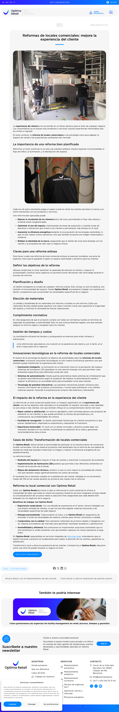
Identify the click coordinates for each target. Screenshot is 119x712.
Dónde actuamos (39, 665)
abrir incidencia (99, 12)
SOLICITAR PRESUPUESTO (27, 554)
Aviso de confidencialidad (104, 706)
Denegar (32, 704)
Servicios (66, 661)
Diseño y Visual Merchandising (15, 569)
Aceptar (12, 704)
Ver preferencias (50, 704)
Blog (59, 25)
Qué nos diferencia (40, 669)
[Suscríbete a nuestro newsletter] (6, 639)
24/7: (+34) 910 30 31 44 (59, 2)
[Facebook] (100, 686)
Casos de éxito (38, 673)
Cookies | (88, 706)
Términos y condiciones (71, 706)
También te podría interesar (59, 593)
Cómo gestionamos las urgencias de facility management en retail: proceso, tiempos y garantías (60, 623)
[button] (54, 568)
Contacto (95, 661)
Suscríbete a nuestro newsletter (19, 649)
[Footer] (91, 686)
